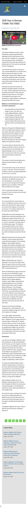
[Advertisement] (15, 494)
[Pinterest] (20, 420)
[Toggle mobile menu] (25, 6)
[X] (9, 420)
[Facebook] (6, 420)
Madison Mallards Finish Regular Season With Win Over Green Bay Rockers (14, 464)
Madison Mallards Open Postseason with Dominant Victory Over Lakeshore (12, 453)
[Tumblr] (17, 420)
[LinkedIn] (13, 420)
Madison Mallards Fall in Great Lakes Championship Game (12, 433)
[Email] (24, 420)
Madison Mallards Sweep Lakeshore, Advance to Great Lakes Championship (12, 443)
